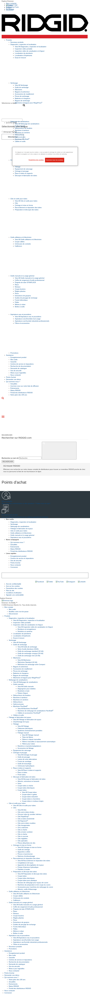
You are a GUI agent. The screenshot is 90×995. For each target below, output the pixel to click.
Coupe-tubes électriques (26, 788)
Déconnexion (13, 614)
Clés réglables (22, 838)
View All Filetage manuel (30, 735)
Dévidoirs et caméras (25, 631)
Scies (19, 783)
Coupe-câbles (19, 242)
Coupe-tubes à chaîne (25, 786)
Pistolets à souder (24, 869)
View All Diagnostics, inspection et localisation (30, 46)
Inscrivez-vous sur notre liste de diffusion (24, 386)
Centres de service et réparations (22, 364)
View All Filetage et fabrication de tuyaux (27, 719)
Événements (14, 388)
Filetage (17, 167)
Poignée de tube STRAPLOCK (25, 282)
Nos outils (10, 519)
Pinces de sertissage (22, 96)
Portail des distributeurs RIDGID (21, 392)
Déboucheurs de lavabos (23, 128)
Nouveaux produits (16, 42)
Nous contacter (11, 3)
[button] (45, 1)
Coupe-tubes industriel (30, 797)
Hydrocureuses (20, 137)
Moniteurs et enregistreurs (27, 629)
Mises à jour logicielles (18, 373)
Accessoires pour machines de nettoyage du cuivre (35, 887)
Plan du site (10, 590)
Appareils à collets (24, 852)
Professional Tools (12, 7)
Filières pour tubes (28, 744)
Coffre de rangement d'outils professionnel (29, 280)
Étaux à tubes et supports (24, 173)
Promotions (14, 353)
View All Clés (22, 810)
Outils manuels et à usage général (22, 276)
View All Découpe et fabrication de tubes (31, 779)
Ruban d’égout (23, 693)
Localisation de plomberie (24, 53)
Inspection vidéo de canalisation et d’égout (29, 51)
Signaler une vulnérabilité (15, 595)
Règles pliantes (20, 291)
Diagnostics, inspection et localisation (23, 44)
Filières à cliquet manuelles (31, 739)
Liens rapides (11, 553)
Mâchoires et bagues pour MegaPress (28, 103)
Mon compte (8, 607)
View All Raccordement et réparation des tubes (34, 860)
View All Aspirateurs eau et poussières (28, 316)
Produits (9, 40)
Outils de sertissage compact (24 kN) (30, 653)
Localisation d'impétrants (23, 55)
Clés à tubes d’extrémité (26, 819)
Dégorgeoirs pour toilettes (27, 689)
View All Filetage (23, 726)
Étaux (17, 284)
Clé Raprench (23, 821)
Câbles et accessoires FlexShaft (29, 713)
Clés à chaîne (22, 830)
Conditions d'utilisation (14, 593)
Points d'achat (11, 377)
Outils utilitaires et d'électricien (20, 237)
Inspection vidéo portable (23, 49)
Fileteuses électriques (25, 728)
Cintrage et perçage (22, 171)
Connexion (14, 567)
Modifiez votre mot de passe (18, 611)
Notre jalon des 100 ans (18, 395)
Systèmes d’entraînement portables (30, 730)
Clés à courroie (23, 836)
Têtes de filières (27, 737)
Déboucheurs (19, 135)
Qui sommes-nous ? (13, 381)
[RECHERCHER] (59, 450)
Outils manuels (20, 126)
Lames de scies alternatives (27, 759)
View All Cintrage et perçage (27, 755)
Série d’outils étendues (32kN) (28, 649)
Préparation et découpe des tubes (26, 210)
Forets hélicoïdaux (21, 300)
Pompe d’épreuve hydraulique (28, 867)
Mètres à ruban (20, 304)
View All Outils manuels (26, 686)
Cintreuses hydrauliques (26, 766)
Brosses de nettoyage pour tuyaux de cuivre (33, 882)
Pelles (17, 302)
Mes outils (13, 359)
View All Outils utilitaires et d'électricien (28, 239)
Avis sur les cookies (13, 586)
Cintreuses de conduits (23, 244)
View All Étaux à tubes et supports (29, 770)
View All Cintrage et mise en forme (29, 847)
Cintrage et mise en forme (24, 205)
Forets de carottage (24, 761)
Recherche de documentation (20, 366)
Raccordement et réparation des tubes (28, 207)
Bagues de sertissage (22, 100)
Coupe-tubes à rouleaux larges (32, 801)
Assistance (10, 355)
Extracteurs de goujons (23, 296)
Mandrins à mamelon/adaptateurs (29, 746)
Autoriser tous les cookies (54, 160)
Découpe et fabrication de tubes (26, 175)
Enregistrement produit (18, 357)
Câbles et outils (20, 141)
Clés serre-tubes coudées (26, 823)
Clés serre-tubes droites (26, 812)
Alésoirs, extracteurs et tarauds (28, 781)
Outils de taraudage (24, 763)
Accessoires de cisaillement (24, 94)
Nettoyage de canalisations (19, 121)
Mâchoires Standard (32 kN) (27, 662)
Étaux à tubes (22, 772)
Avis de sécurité (15, 370)
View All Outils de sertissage (27, 647)
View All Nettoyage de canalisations (27, 124)
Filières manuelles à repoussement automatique (38, 741)
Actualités (13, 384)
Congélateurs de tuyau (25, 863)
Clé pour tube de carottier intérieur (29, 814)
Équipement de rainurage (23, 169)
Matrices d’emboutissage (26, 856)
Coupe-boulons (20, 289)
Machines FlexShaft (22, 139)
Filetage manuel (23, 733)
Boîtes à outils (20, 307)
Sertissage (14, 83)
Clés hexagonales (24, 825)
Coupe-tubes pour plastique (27, 880)
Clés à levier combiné (25, 832)
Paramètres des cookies (14, 588)
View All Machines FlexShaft (28, 708)
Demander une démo (13, 379)
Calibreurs (18, 246)
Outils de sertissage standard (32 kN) (30, 651)
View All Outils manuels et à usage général (29, 278)
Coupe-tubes (22, 790)
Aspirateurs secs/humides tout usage (27, 319)
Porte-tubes (22, 775)
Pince (17, 293)
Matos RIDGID (15, 390)
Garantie (13, 362)
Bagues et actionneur (22, 92)
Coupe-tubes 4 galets (29, 794)
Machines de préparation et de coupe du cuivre (34, 885)
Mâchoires (18, 89)
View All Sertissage (21, 85)
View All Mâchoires (24, 660)
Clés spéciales (23, 841)
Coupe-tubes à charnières (31, 799)
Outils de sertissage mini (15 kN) (29, 656)
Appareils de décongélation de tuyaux (31, 865)
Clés (16, 203)
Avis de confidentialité (13, 584)
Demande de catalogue (18, 368)
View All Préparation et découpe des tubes (32, 874)
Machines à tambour (22, 130)
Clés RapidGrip (23, 816)
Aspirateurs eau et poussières (20, 314)
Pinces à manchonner (25, 854)
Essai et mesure (20, 58)
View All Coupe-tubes (29, 792)
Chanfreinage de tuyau (21, 722)
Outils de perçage (24, 757)
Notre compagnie (12, 539)
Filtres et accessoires (22, 323)
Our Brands (10, 9)
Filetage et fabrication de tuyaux (21, 528)
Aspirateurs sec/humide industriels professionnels (32, 321)
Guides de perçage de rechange (26, 298)
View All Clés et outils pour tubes (26, 201)
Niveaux (17, 287)
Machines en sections (22, 132)
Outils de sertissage (22, 87)
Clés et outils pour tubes (18, 199)
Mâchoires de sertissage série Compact (31, 664)
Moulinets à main (23, 691)
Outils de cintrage (24, 849)
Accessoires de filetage (26, 748)
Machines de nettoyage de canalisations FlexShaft (35, 711)
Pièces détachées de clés (26, 843)
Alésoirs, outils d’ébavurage (27, 889)
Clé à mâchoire (23, 827)
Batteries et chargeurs (22, 98)
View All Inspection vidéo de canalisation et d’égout (35, 627)
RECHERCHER (8, 461)
